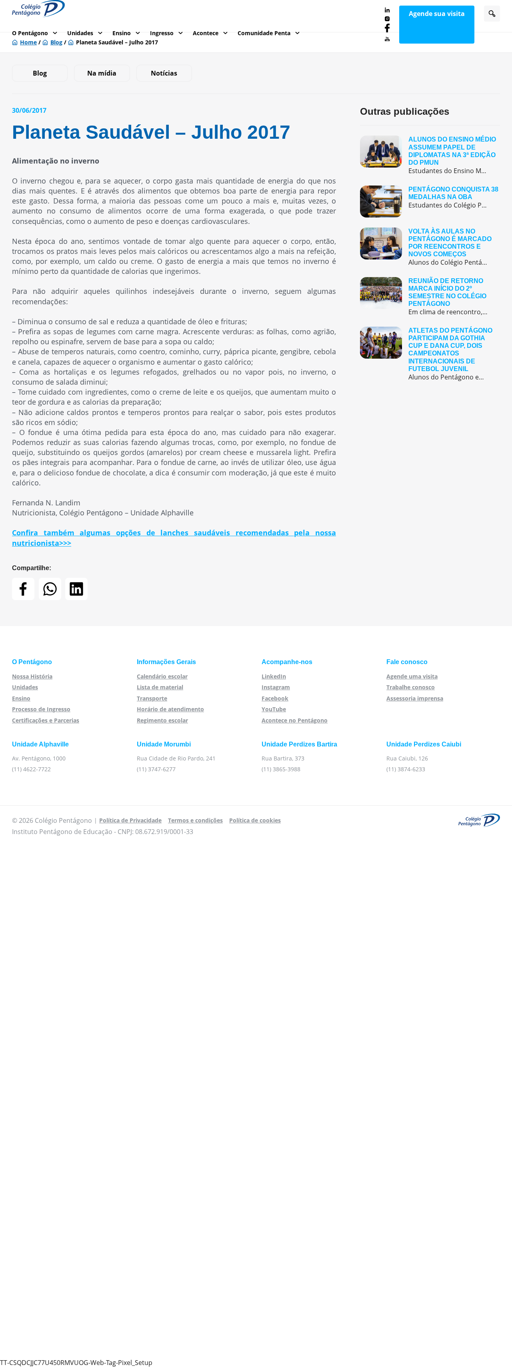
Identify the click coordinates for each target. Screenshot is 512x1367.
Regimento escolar (162, 720)
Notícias (164, 73)
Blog (40, 73)
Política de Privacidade (130, 820)
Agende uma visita (412, 676)
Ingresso (162, 33)
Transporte (152, 698)
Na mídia (101, 73)
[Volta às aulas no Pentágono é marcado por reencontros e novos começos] (430, 247)
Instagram (276, 687)
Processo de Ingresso (41, 709)
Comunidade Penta (264, 33)
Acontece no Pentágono (295, 720)
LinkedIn (274, 676)
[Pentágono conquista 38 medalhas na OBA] (430, 202)
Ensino (121, 33)
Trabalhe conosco (410, 687)
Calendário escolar (162, 676)
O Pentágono (30, 33)
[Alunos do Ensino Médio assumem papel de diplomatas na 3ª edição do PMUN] (430, 155)
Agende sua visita (437, 13)
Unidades (80, 33)
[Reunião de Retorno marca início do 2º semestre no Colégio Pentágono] (430, 297)
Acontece (205, 33)
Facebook (275, 698)
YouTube (274, 709)
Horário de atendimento (170, 709)
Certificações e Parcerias (45, 720)
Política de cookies (255, 820)
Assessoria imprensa (414, 698)
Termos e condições (195, 820)
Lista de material (160, 687)
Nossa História (32, 676)
